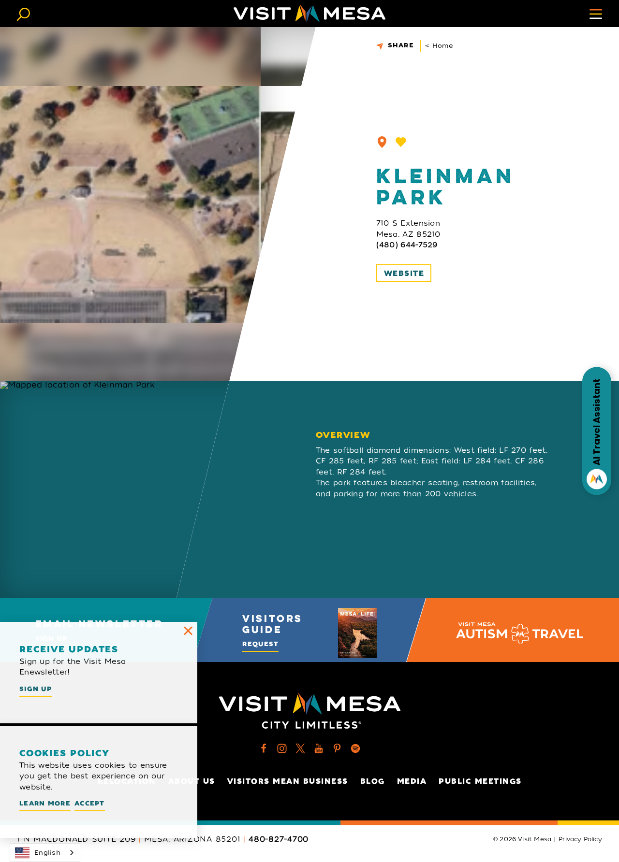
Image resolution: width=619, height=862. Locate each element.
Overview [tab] (343, 435)
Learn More (45, 803)
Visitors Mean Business (287, 781)
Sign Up (35, 688)
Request (260, 643)
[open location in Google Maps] (139, 489)
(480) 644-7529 (407, 245)
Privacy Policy (580, 839)
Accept (89, 803)
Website (404, 273)
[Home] (309, 13)
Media (412, 781)
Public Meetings (480, 781)
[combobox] (45, 852)
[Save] (401, 142)
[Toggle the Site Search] (23, 13)
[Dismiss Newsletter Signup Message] (188, 631)
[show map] (382, 142)
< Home (439, 45)
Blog (372, 781)
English (47, 852)
